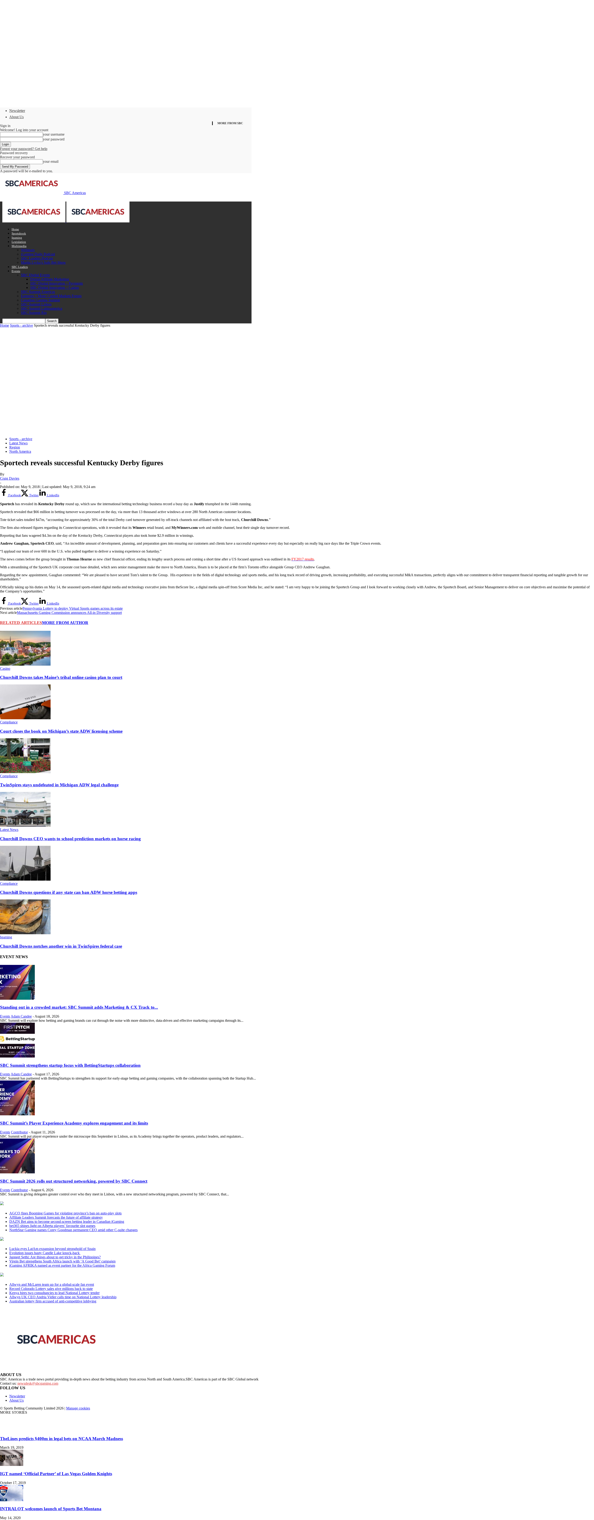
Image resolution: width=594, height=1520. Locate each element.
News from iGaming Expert (45, 1239)
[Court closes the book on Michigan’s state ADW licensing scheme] (25, 718)
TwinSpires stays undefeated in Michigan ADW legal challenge (59, 784)
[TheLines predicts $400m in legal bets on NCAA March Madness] (11, 1430)
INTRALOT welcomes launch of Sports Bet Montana (50, 1508)
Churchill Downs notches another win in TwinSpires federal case (61, 946)
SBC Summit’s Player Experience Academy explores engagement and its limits (74, 1123)
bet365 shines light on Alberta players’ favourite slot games (52, 1226)
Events (16, 271)
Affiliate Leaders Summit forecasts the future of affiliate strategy (56, 1217)
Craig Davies (9, 478)
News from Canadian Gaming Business (58, 1203)
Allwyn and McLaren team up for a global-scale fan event (51, 1284)
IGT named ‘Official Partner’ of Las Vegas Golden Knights (56, 1473)
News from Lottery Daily (43, 1275)
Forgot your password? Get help (23, 149)
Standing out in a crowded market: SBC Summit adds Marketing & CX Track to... (79, 1007)
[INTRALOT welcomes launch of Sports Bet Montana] (11, 1500)
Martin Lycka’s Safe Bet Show (43, 262)
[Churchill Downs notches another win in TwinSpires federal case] (25, 933)
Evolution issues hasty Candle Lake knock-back (45, 1253)
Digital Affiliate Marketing (49, 279)
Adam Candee (21, 1016)
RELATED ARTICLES (21, 622)
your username (54, 134)
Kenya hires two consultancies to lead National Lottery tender (54, 1293)
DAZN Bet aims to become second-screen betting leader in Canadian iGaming (66, 1222)
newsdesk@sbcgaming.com (37, 1383)
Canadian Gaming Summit (40, 300)
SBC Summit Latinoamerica (41, 308)
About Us (16, 117)
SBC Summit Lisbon (36, 304)
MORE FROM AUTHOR (65, 622)
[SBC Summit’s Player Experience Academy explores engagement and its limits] (17, 1114)
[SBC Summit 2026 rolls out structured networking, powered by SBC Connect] (17, 1172)
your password (54, 139)
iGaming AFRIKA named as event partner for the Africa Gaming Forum (62, 1265)
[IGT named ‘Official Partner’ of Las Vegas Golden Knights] (11, 1465)
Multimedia (19, 246)
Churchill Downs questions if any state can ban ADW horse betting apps (68, 892)
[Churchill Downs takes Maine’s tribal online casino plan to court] (25, 664)
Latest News (18, 443)
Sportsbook (19, 233)
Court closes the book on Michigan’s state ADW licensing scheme (61, 731)
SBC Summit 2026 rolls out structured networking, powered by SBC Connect (73, 1181)
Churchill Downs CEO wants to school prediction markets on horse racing (70, 838)
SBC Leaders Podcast (37, 258)
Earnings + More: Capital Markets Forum (51, 296)
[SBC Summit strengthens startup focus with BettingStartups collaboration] (17, 1056)
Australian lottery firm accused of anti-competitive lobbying (52, 1301)
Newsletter (17, 111)
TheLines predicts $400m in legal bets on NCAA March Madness (61, 1438)
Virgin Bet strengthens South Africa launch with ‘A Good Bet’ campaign (62, 1261)
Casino (5, 668)
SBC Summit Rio (34, 313)
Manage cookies (78, 1408)
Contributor (19, 1132)
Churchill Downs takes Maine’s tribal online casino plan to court (61, 677)
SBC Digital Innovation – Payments (56, 283)
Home (15, 229)
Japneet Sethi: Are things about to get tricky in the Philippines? (55, 1257)
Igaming (17, 237)
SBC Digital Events (35, 275)
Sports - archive (21, 325)
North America (20, 451)
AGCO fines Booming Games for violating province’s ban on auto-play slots (65, 1213)
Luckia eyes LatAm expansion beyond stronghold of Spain (52, 1249)
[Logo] (34, 221)
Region (14, 447)
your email (50, 161)
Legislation (19, 242)
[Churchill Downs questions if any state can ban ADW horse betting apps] (25, 879)
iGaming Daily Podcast (38, 254)
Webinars (28, 250)
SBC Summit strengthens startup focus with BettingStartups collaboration (70, 1065)
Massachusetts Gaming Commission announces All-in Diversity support (69, 613)
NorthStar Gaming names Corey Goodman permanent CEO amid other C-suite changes (73, 1230)
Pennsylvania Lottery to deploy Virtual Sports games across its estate (73, 608)
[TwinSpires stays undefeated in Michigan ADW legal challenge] (25, 772)
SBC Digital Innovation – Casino (54, 288)
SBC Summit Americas (38, 292)
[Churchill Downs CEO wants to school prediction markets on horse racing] (25, 825)
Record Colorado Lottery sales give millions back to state (51, 1289)
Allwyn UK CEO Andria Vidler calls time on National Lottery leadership (62, 1297)
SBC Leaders (20, 267)
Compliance (9, 722)
